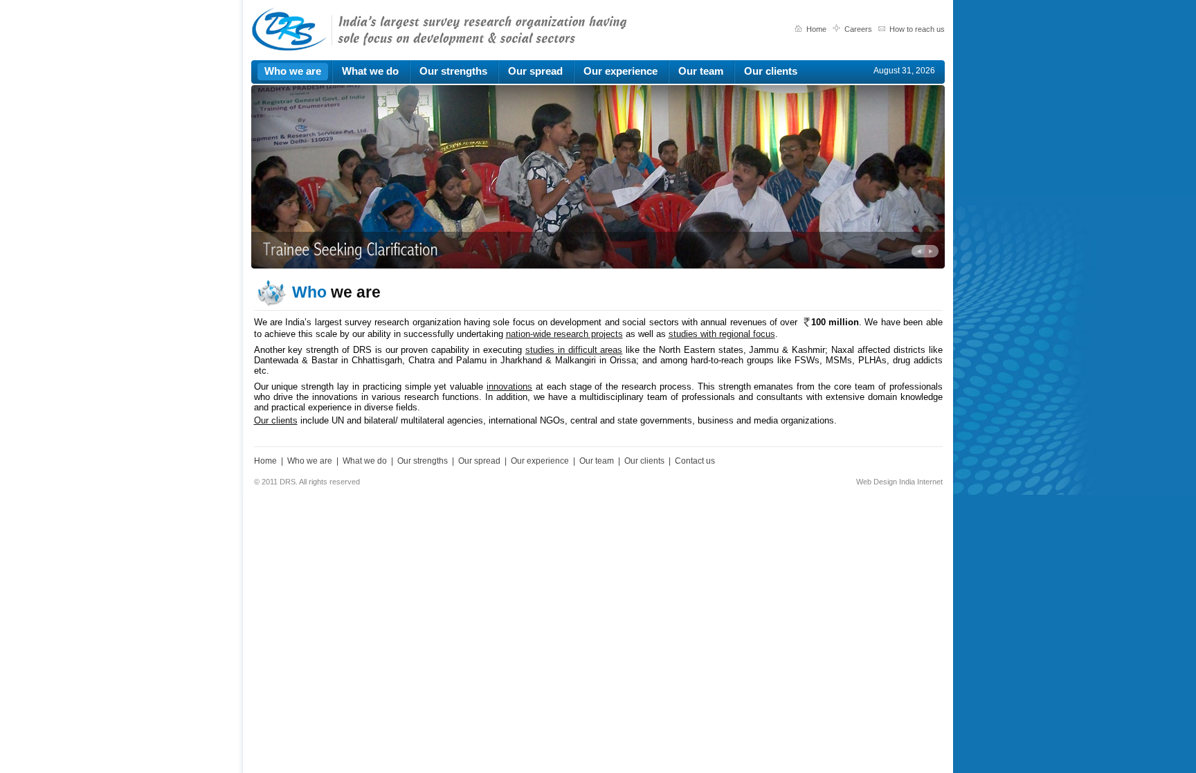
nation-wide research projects (564, 334)
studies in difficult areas (574, 350)
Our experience (540, 461)
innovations (509, 386)
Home (817, 29)
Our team (596, 461)
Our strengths (422, 461)
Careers (858, 29)
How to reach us (917, 29)
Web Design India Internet (899, 482)
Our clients (276, 420)
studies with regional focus (722, 334)
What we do (365, 461)
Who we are (309, 461)
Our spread (479, 461)
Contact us (695, 461)
